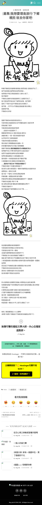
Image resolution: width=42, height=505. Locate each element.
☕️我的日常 (17, 10)
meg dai (18, 435)
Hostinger (15, 354)
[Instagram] (21, 490)
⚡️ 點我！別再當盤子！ (21, 374)
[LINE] (25, 490)
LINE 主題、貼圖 (21, 344)
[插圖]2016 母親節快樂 (23, 465)
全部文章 (26, 10)
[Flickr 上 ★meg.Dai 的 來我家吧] (17, 214)
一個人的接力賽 (20, 443)
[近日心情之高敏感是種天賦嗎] (6, 434)
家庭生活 (30, 22)
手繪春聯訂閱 (19, 346)
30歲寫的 (24, 22)
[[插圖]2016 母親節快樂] (6, 466)
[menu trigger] (39, 3)
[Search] (34, 3)
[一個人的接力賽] (6, 444)
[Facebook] (17, 490)
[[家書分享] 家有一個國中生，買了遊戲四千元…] (6, 455)
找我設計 (27, 346)
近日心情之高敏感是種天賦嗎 (26, 433)
